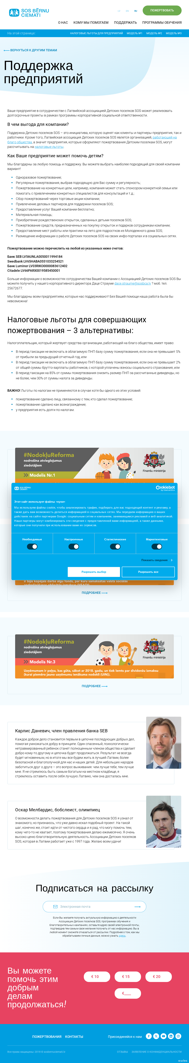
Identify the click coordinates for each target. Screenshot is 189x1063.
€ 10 (95, 976)
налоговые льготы (49, 147)
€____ (126, 993)
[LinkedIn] (171, 1036)
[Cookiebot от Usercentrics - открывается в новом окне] (158, 488)
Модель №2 (154, 33)
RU (135, 11)
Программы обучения (162, 22)
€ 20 (156, 976)
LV (119, 11)
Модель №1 (134, 33)
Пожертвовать (162, 10)
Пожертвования (46, 1037)
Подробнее (92, 593)
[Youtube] (163, 1036)
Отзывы (122, 1051)
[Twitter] (156, 1036)
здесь (122, 935)
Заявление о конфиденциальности (157, 1051)
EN (127, 11)
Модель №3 (174, 33)
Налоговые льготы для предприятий (96, 33)
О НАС (63, 22)
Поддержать (125, 22)
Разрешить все (148, 571)
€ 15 (126, 976)
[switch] (73, 547)
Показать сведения (154, 560)
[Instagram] (178, 1036)
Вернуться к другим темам (33, 50)
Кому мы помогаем (91, 22)
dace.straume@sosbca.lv (132, 283)
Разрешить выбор (94, 571)
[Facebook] (149, 1036)
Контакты (74, 1037)
